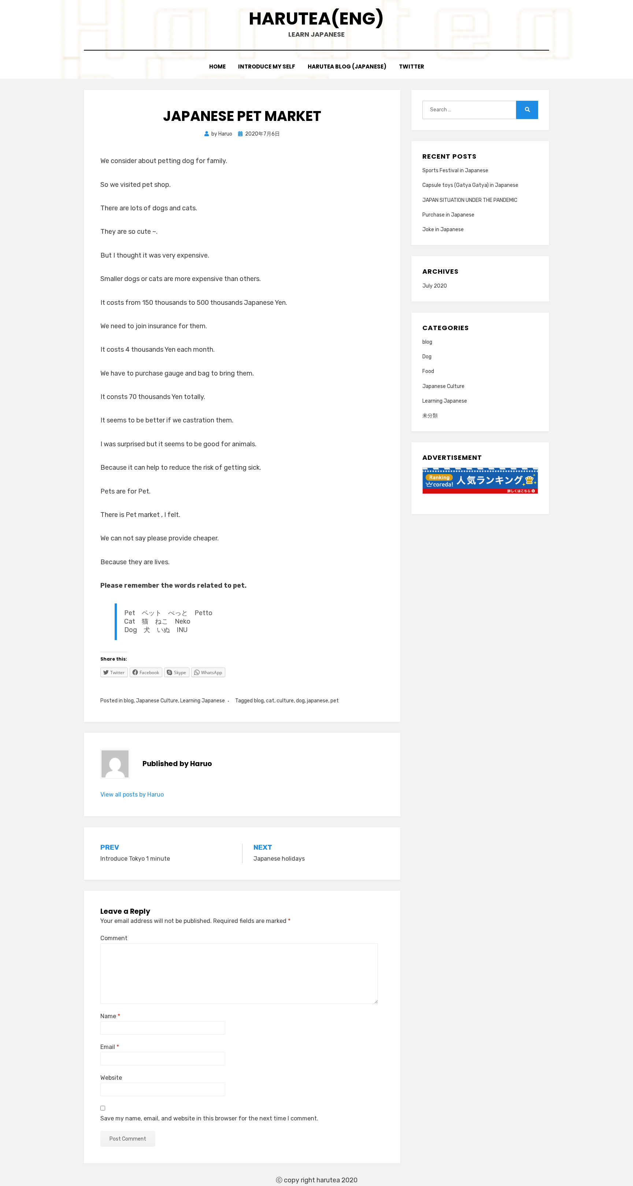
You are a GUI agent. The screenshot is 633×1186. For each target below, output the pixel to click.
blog (129, 701)
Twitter (411, 66)
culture (285, 701)
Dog (427, 357)
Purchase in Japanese (448, 215)
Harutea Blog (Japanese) (347, 66)
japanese (317, 701)
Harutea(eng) (316, 18)
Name (110, 1016)
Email (109, 1046)
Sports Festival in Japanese (455, 170)
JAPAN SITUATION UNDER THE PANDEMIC (469, 200)
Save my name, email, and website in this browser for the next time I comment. (209, 1118)
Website (111, 1077)
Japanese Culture (157, 701)
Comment (113, 938)
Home (217, 66)
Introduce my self (266, 66)
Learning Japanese (202, 701)
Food (428, 371)
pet (334, 701)
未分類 (430, 416)
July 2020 (434, 286)
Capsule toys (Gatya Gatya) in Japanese (470, 185)
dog (300, 701)
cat (270, 701)
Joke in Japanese (443, 229)
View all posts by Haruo (132, 794)
